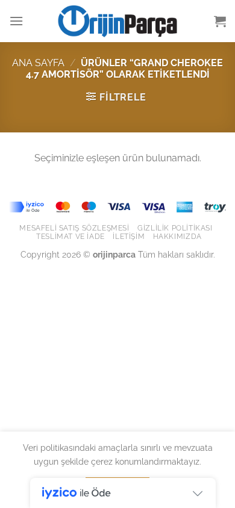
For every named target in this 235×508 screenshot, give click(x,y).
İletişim (129, 236)
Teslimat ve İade (70, 236)
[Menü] (16, 21)
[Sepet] (220, 21)
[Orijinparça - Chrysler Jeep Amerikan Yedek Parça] (117, 21)
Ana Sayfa (38, 63)
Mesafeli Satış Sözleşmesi (74, 227)
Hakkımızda (177, 236)
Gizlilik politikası (175, 227)
